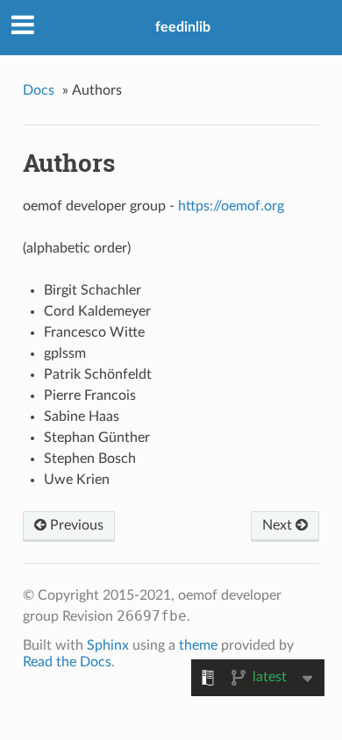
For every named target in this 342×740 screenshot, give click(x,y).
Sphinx (108, 645)
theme (198, 645)
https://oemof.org (231, 206)
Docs (38, 90)
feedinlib (182, 27)
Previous (74, 525)
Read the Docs (67, 662)
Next (279, 525)
